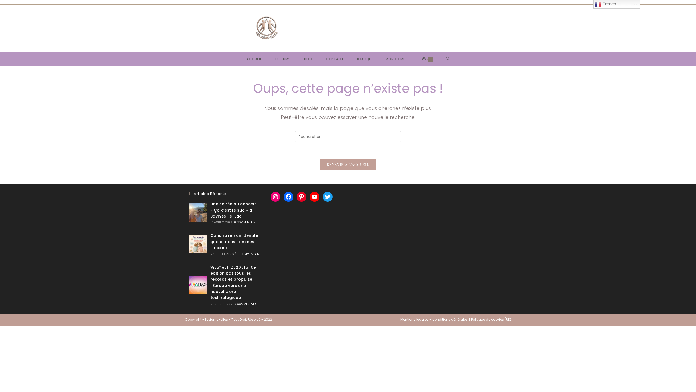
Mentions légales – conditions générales (434, 319)
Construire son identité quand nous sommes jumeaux (234, 241)
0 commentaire (245, 222)
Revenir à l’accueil (348, 164)
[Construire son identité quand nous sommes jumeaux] (198, 244)
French (608, 4)
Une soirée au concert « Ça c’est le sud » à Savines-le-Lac (233, 210)
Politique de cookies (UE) (491, 319)
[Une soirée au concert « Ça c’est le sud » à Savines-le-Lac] (198, 212)
